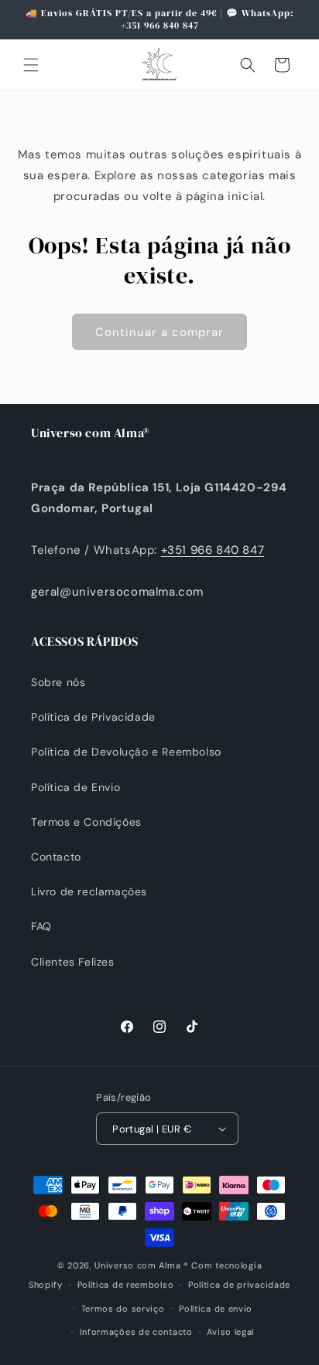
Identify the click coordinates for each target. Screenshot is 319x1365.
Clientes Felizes (73, 962)
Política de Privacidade (93, 717)
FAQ (41, 926)
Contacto (56, 857)
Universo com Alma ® (141, 1265)
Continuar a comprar (159, 332)
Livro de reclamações (89, 891)
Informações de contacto (136, 1331)
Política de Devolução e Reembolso (126, 752)
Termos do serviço (123, 1308)
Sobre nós (58, 682)
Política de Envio (75, 787)
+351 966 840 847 (213, 550)
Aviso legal (230, 1331)
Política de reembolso (125, 1284)
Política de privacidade (239, 1284)
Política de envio (215, 1308)
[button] (31, 65)
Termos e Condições (86, 822)
